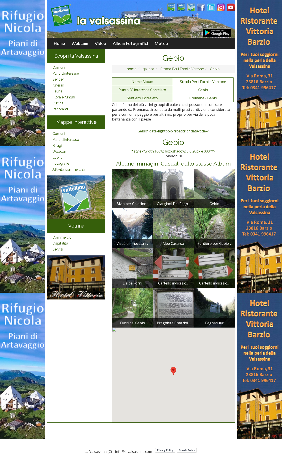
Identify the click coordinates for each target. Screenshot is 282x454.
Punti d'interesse (65, 73)
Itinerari (58, 85)
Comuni (58, 67)
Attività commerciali (68, 169)
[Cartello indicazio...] (173, 267)
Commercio (62, 237)
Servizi (57, 249)
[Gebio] (214, 188)
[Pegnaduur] (214, 307)
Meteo (161, 43)
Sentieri (58, 79)
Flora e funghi (63, 97)
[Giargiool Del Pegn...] (173, 188)
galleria (148, 69)
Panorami (60, 109)
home (131, 69)
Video (100, 43)
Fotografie (60, 163)
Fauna (57, 91)
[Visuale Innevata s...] (132, 228)
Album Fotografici (130, 43)
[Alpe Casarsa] (173, 228)
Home (59, 43)
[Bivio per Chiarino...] (132, 188)
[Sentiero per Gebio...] (214, 228)
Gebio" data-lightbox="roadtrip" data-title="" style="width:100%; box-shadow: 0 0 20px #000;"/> (173, 141)
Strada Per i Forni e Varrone (182, 69)
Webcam (80, 43)
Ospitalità (60, 243)
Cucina (57, 103)
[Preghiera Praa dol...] (173, 307)
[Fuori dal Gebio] (132, 307)
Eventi (57, 157)
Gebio (214, 69)
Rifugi (57, 145)
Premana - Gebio (203, 98)
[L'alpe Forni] (132, 267)
